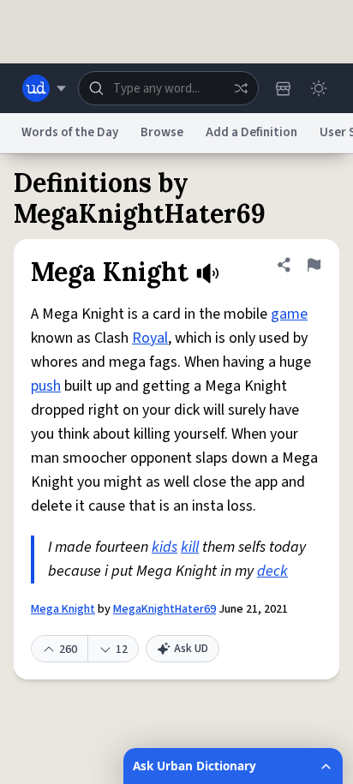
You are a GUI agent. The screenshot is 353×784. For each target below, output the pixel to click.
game (289, 314)
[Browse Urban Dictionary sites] (44, 88)
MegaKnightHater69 (164, 609)
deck (272, 571)
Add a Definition (251, 132)
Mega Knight (63, 609)
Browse (162, 132)
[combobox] (168, 88)
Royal (150, 338)
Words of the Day (69, 132)
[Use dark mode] (319, 88)
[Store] (283, 88)
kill (190, 547)
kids (164, 547)
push (46, 386)
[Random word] (240, 88)
